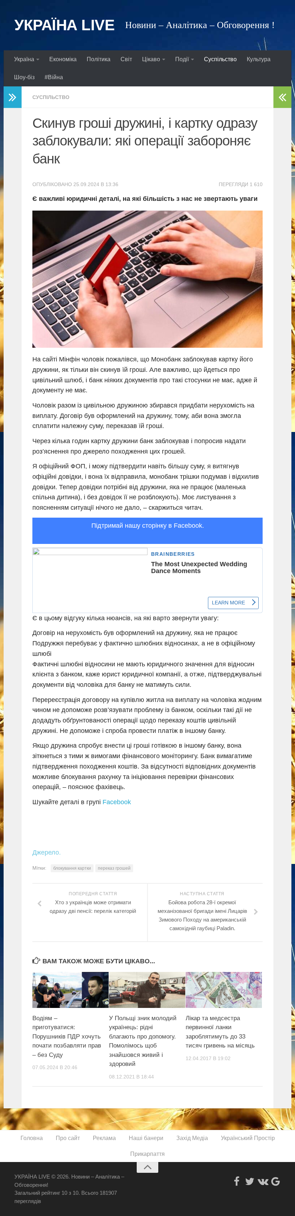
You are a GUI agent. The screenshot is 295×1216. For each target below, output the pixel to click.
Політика (98, 59)
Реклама (104, 1138)
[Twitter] (250, 1181)
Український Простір (248, 1138)
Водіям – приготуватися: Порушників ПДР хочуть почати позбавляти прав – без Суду (66, 1036)
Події (182, 59)
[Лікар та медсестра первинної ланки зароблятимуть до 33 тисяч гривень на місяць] (224, 990)
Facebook (117, 802)
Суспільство (220, 59)
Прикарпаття (147, 1154)
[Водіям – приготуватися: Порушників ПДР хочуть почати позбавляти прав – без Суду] (70, 990)
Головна (32, 1138)
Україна (24, 59)
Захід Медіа (192, 1138)
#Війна (54, 77)
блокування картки (72, 868)
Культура (259, 59)
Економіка (63, 59)
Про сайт (68, 1138)
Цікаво (151, 59)
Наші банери (146, 1138)
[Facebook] (237, 1181)
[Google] (276, 1181)
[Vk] (263, 1181)
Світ (126, 59)
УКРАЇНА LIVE (64, 25)
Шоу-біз (24, 77)
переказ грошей (114, 868)
